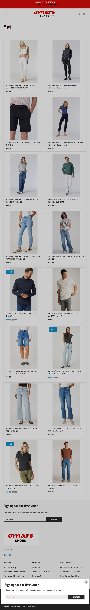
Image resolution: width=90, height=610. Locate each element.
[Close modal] (86, 582)
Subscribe (76, 597)
